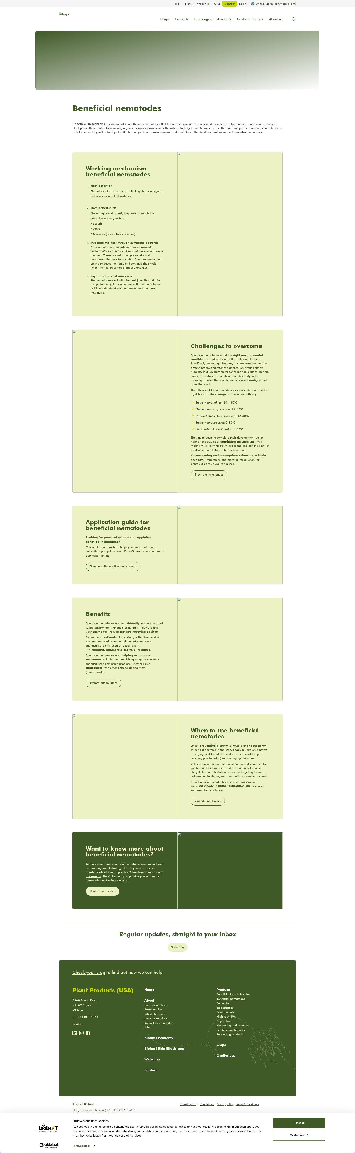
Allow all (299, 1122)
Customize (297, 1135)
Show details (82, 1145)
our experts (93, 876)
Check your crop (88, 972)
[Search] (292, 19)
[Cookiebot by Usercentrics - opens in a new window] (49, 1146)
